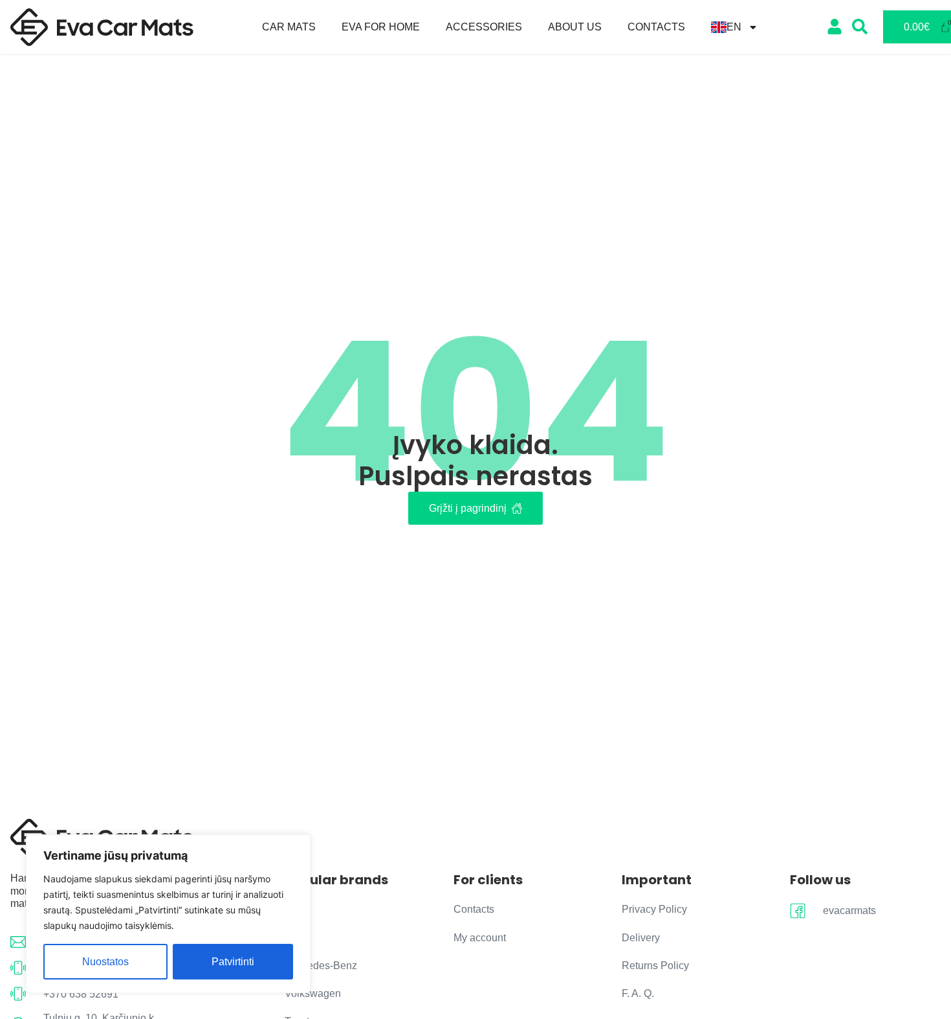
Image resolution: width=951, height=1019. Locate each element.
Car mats (289, 26)
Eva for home (381, 26)
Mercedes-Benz (321, 965)
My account (480, 937)
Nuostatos (105, 961)
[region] (168, 913)
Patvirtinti (233, 961)
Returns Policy (655, 965)
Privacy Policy (654, 909)
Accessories (484, 26)
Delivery (641, 937)
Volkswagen (313, 993)
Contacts (656, 26)
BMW (297, 937)
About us (575, 26)
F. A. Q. (638, 993)
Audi (295, 909)
